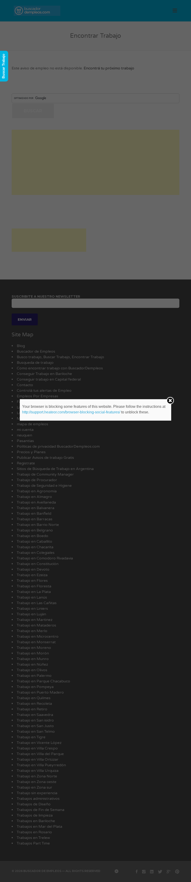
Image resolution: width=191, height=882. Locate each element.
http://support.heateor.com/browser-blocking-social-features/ (71, 412)
